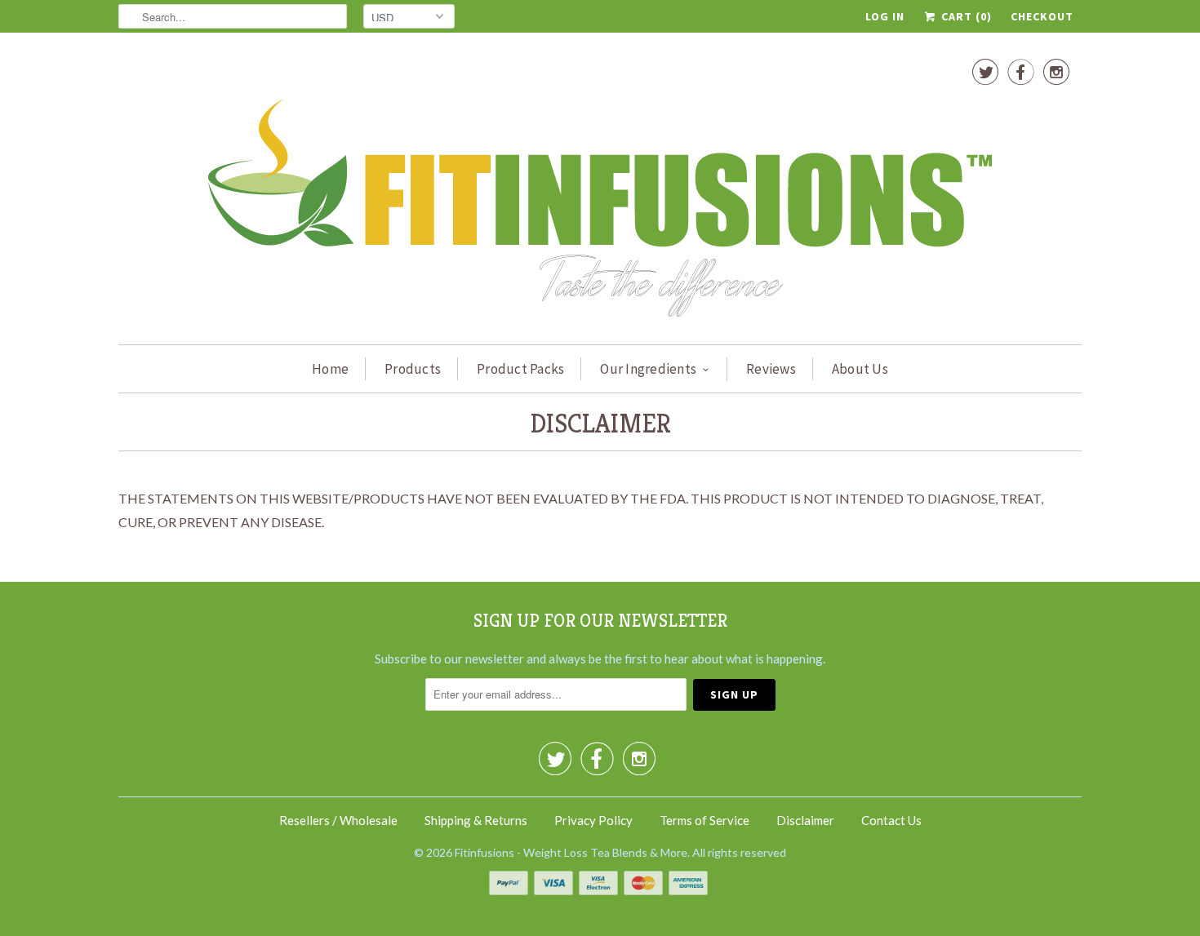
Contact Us (891, 820)
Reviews (771, 369)
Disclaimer (805, 820)
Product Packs (520, 369)
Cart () (965, 16)
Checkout (1042, 16)
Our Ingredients (648, 369)
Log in (884, 16)
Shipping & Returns (475, 820)
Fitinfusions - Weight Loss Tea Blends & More (571, 852)
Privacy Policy (593, 820)
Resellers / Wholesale (338, 820)
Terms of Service (704, 820)
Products (412, 369)
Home (330, 369)
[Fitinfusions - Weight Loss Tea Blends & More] (600, 192)
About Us (860, 369)
